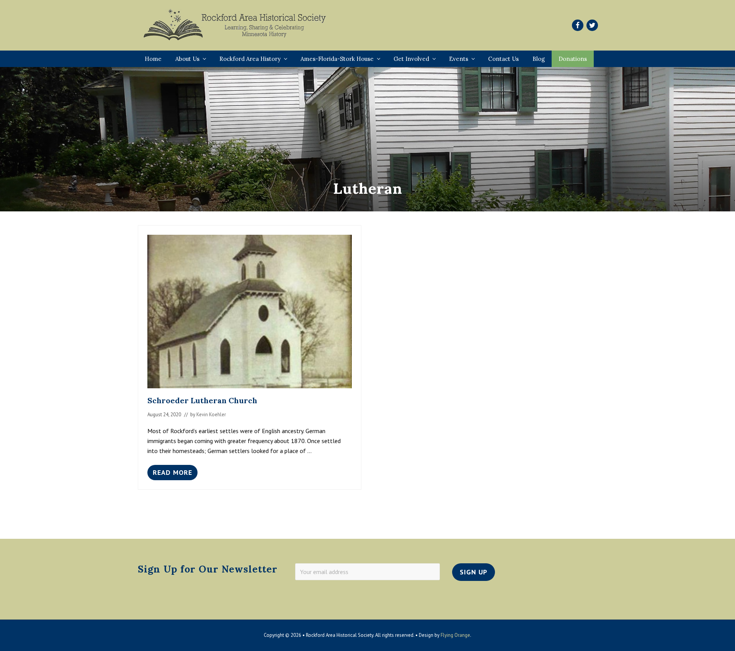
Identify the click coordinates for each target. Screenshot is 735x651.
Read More (172, 474)
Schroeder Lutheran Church (202, 400)
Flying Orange (455, 635)
